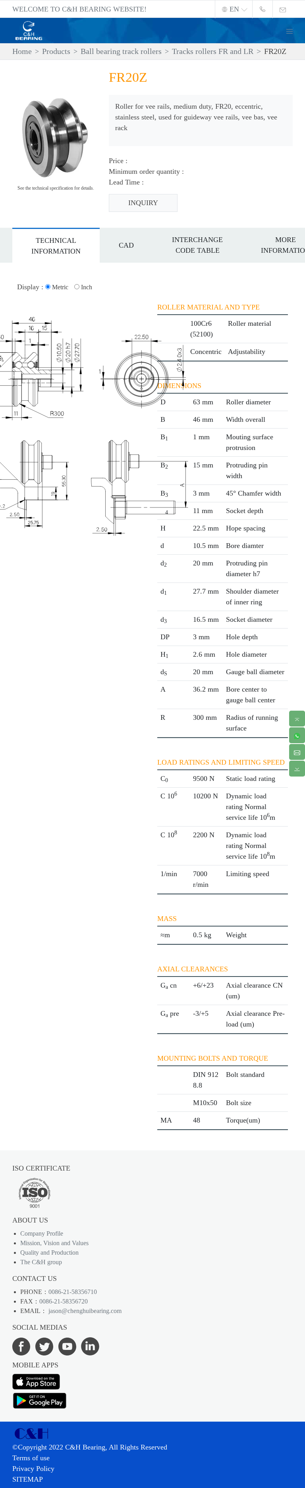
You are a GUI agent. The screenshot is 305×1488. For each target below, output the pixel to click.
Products (56, 51)
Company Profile (41, 1233)
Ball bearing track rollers (121, 51)
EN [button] (234, 9)
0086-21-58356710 (72, 1291)
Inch (85, 287)
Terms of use (31, 1458)
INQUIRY (143, 203)
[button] (293, 30)
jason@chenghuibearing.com (84, 1310)
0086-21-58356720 (63, 1301)
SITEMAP (27, 1479)
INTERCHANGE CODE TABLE (197, 245)
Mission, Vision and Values (54, 1243)
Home (22, 51)
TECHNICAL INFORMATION (56, 245)
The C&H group (41, 1262)
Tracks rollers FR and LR (212, 51)
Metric (59, 287)
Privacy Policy (33, 1469)
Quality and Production (49, 1252)
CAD (126, 245)
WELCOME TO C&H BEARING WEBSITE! (79, 9)
